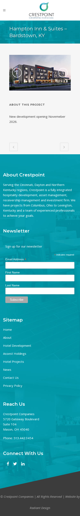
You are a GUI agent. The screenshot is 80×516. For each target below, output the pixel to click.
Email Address (15, 259)
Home (7, 329)
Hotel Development (17, 345)
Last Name (12, 285)
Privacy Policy (12, 386)
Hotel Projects (13, 361)
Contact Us (11, 377)
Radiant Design (40, 508)
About (7, 337)
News (7, 369)
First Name (12, 272)
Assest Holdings (14, 353)
